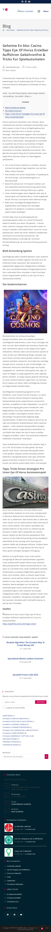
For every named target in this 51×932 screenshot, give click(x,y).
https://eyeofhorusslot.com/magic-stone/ (19, 624)
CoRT (9, 877)
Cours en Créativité (22, 851)
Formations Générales (15, 884)
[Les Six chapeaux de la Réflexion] (8, 840)
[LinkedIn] (14, 914)
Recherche (6, 752)
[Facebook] (8, 914)
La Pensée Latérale (22, 826)
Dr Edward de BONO (14, 894)
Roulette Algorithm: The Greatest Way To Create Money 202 (25, 644)
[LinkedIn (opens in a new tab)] (25, 1)
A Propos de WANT (14, 898)
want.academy (17, 811)
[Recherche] (47, 756)
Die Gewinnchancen (13, 111)
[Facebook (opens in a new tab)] (22, 1)
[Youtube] (21, 914)
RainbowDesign (13, 67)
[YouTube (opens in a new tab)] (28, 1)
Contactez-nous (13, 901)
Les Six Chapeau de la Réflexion (18, 870)
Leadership (11, 880)
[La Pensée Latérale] (8, 827)
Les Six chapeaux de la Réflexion (28, 839)
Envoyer (41, 702)
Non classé (11, 70)
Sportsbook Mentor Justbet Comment (25, 658)
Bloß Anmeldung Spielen (15, 107)
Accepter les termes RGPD (15, 708)
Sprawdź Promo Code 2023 (25, 674)
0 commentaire (30, 829)
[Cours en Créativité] (8, 852)
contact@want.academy (21, 804)
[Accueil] (3, 30)
